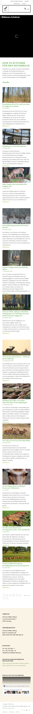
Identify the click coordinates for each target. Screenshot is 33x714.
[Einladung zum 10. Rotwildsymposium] (16, 137)
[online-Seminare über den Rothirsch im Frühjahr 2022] (16, 175)
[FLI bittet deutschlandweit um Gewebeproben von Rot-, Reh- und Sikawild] (16, 518)
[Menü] (28, 9)
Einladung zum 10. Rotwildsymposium (14, 146)
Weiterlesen (5, 126)
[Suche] (24, 9)
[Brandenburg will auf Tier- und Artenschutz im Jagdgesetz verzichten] (16, 95)
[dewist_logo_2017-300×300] (5, 8)
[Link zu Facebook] (21, 710)
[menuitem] (17, 1)
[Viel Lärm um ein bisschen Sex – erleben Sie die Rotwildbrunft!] (16, 347)
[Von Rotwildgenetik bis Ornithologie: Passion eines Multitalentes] (16, 477)
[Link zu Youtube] (26, 710)
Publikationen (17, 3)
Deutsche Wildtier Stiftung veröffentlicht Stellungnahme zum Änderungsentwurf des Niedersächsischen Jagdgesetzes (15, 313)
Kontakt (24, 3)
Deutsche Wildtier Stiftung (16, 1)
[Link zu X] (29, 710)
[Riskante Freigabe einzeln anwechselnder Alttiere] (16, 258)
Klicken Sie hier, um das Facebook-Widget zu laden (17, 686)
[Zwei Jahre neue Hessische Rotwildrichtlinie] (16, 431)
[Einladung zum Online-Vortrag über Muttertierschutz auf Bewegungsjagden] (16, 391)
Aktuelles (27, 1)
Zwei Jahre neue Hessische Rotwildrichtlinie (16, 440)
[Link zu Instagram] (24, 710)
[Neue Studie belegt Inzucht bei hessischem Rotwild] (16, 216)
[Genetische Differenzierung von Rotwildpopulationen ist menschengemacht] (16, 554)
